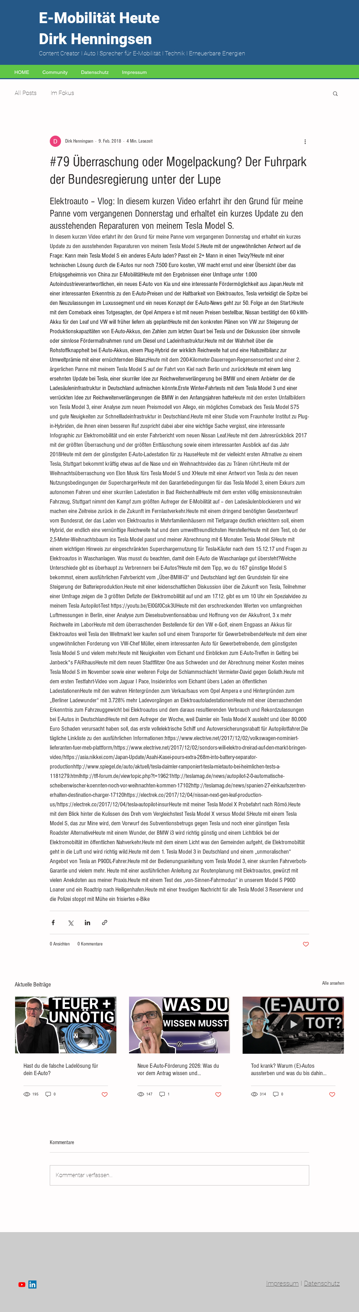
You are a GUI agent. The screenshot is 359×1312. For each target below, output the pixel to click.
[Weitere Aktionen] (305, 141)
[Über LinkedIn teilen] (87, 922)
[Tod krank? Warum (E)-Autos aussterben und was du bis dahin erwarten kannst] (293, 1025)
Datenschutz (322, 1283)
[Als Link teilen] (104, 922)
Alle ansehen (333, 983)
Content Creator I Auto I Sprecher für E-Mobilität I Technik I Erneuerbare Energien (142, 53)
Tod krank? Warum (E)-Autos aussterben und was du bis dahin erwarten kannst (287, 1069)
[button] (335, 93)
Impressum (282, 1283)
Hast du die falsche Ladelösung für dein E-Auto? (60, 1069)
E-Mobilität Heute (99, 18)
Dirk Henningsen (95, 39)
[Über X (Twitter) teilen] (70, 922)
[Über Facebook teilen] (53, 922)
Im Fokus (62, 92)
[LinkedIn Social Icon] (32, 1284)
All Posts (25, 92)
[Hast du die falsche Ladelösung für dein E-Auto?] (65, 1025)
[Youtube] (22, 1284)
